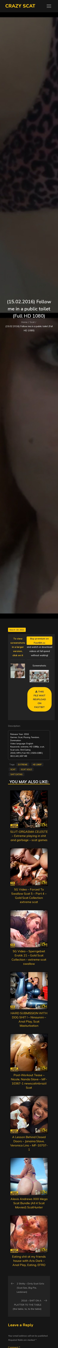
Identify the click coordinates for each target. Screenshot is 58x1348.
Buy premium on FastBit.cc (39, 640)
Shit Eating (16, 774)
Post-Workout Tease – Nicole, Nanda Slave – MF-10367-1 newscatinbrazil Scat (29, 1081)
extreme (23, 764)
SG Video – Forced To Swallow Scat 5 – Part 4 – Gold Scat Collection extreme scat (29, 896)
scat (12, 769)
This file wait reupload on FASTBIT (39, 699)
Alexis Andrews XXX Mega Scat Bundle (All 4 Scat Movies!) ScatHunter (29, 1203)
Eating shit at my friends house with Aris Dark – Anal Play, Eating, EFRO (29, 1261)
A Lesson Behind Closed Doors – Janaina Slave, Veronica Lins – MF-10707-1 (29, 1143)
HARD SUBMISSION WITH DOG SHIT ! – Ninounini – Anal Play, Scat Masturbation (29, 1019)
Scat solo (26, 769)
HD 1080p (37, 764)
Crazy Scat (20, 6)
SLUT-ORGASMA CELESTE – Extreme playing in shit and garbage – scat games (29, 836)
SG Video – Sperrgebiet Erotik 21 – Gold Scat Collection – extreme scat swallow (29, 957)
